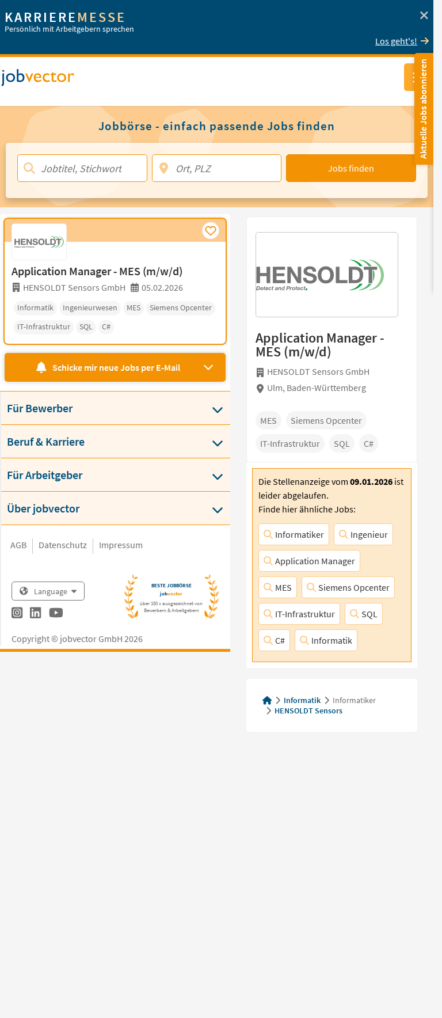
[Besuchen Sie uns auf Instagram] (17, 614)
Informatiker (299, 534)
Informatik (331, 640)
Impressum (121, 544)
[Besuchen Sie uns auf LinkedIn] (35, 614)
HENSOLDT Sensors (308, 710)
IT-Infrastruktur (305, 614)
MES (283, 587)
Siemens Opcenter (354, 587)
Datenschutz (63, 544)
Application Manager (315, 561)
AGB (18, 544)
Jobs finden (351, 168)
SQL (369, 614)
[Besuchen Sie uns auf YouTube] (56, 614)
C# (280, 640)
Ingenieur (369, 534)
